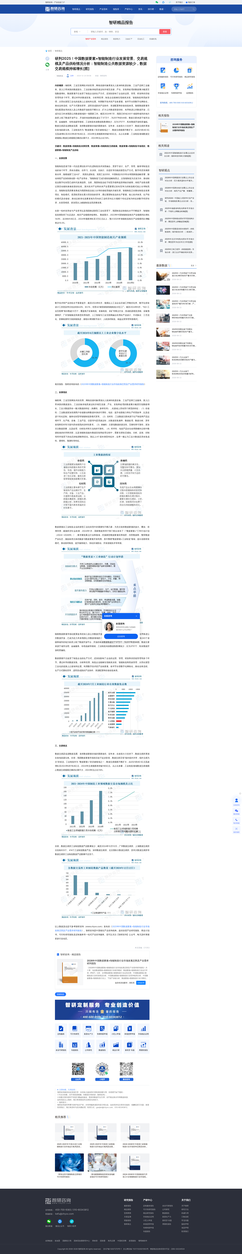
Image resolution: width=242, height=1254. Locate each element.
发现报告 (132, 1241)
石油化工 (140, 39)
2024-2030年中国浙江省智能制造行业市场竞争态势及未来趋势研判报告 (135, 1146)
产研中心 (129, 9)
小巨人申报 (147, 1220)
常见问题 (185, 1220)
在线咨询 (140, 983)
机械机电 (153, 39)
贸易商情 (127, 1213)
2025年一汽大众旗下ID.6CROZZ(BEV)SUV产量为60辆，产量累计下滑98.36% (183, 359)
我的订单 (191, 2)
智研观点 (76, 9)
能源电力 (116, 39)
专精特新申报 (148, 1228)
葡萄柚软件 (142, 1241)
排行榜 (151, 9)
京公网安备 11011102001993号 (135, 1249)
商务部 (95, 1241)
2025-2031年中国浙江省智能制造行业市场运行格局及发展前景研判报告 (102, 1146)
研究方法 (185, 1209)
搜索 (165, 31)
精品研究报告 (148, 1213)
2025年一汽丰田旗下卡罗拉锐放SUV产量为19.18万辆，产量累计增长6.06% (184, 303)
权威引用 (185, 1213)
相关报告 (163, 115)
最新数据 (161, 265)
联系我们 (185, 1231)
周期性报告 (166, 1224)
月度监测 (127, 1217)
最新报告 (127, 1206)
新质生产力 (166, 1217)
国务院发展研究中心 (82, 1241)
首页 (50, 51)
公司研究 (165, 1209)
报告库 (116, 9)
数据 (161, 9)
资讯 (140, 9)
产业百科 (103, 9)
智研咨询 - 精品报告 (70, 954)
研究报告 (90, 9)
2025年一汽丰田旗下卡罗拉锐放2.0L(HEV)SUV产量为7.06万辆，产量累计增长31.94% (184, 275)
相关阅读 (163, 145)
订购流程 (185, 1217)
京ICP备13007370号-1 (112, 1249)
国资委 (102, 1241)
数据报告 (165, 1213)
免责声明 (185, 1228)
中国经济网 (121, 1241)
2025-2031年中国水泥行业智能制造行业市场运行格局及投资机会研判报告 (69, 1146)
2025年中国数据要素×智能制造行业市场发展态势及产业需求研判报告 (112, 384)
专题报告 (146, 1231)
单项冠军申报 (148, 1224)
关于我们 (179, 2)
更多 (192, 265)
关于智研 (185, 1206)
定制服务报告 (148, 1206)
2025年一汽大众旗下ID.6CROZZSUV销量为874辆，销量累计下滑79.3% (182, 373)
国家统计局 (67, 1241)
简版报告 (127, 1220)
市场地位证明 (148, 1217)
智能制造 (60, 76)
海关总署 (111, 1241)
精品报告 (104, 39)
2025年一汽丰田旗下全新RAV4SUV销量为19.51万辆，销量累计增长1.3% (183, 317)
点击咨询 (121, 636)
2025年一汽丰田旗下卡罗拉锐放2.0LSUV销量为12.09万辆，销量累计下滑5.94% (184, 289)
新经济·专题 (167, 1220)
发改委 (57, 1241)
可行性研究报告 (149, 1209)
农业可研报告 (167, 1206)
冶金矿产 (128, 39)
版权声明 (185, 1224)
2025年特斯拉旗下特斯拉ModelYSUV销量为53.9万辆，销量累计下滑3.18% (184, 345)
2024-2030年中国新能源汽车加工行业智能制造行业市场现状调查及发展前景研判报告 (135, 1176)
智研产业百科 (90, 39)
